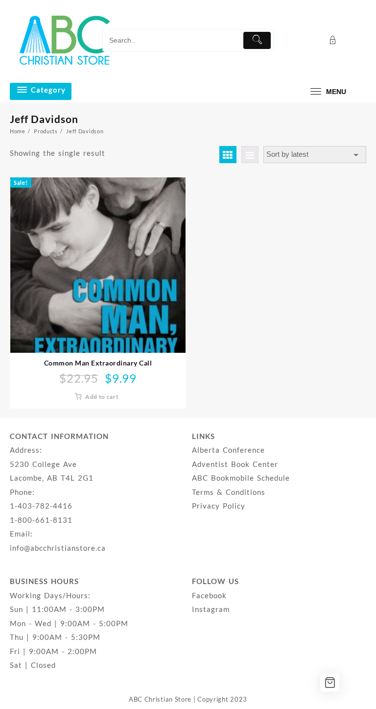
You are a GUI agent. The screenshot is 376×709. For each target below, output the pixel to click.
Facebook (209, 595)
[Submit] (257, 40)
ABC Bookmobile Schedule (241, 477)
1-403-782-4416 (41, 505)
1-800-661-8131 (41, 519)
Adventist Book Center (235, 464)
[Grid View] (227, 154)
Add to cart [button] (102, 396)
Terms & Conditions (228, 492)
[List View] (249, 154)
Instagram (211, 609)
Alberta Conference (228, 449)
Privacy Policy (218, 505)
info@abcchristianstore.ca (58, 547)
